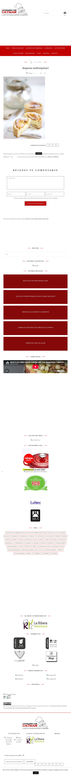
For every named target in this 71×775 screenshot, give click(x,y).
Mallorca (54, 539)
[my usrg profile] (51, 679)
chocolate (40, 536)
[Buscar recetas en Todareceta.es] (9, 694)
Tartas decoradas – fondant (54, 550)
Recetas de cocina (45, 546)
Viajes (39, 53)
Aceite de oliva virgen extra (14, 532)
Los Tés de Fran (60, 48)
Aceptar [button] (36, 772)
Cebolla (32, 536)
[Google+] (54, 145)
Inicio (8, 48)
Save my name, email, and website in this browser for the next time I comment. (36, 198)
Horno (8, 539)
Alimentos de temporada (34, 48)
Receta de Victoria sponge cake (35, 280)
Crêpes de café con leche (35, 343)
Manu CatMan (37, 62)
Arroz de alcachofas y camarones (35, 312)
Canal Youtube (18, 53)
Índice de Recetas (18, 48)
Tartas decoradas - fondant (22, 553)
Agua (45, 532)
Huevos (21, 539)
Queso (22, 546)
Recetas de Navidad (14, 550)
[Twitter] (51, 145)
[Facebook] (47, 145)
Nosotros (46, 53)
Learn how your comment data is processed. (37, 218)
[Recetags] (19, 675)
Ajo (57, 532)
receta (28, 546)
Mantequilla (9, 543)
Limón (47, 539)
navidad (28, 543)
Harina (58, 536)
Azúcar (63, 532)
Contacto (54, 53)
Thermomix (37, 553)
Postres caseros (60, 543)
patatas (43, 543)
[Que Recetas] (19, 679)
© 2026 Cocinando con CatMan (13, 755)
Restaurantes (30, 53)
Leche (34, 539)
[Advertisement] (35, 33)
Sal (37, 550)
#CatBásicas (49, 48)
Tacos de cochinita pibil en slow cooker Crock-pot (35, 296)
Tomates (54, 553)
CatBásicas (15, 536)
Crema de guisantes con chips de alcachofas (35, 327)
